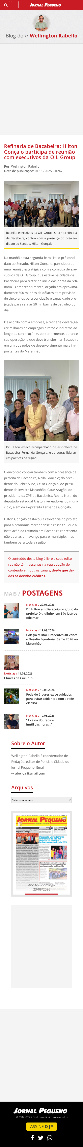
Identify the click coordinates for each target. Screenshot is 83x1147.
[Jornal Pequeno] (45, 5)
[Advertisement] (41, 90)
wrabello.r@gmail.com (28, 773)
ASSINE (41, 1126)
